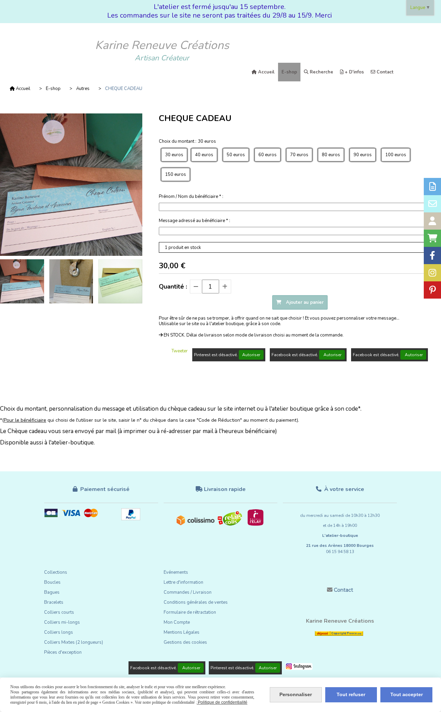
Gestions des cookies (185, 642)
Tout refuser (351, 694)
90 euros (362, 155)
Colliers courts (59, 612)
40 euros (204, 155)
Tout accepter (406, 694)
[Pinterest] (432, 290)
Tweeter (180, 351)
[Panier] (432, 238)
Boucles (52, 582)
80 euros (331, 155)
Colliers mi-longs (62, 622)
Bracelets (53, 602)
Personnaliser (295, 694)
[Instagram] (432, 272)
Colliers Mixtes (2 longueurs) (73, 642)
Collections (55, 572)
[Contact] (432, 203)
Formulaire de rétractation (190, 612)
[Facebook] (432, 255)
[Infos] (432, 186)
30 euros (174, 155)
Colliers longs (58, 632)
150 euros (175, 174)
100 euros (395, 155)
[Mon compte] (432, 221)
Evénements (176, 572)
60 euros (267, 155)
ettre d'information (184, 582)
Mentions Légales (181, 632)
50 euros (236, 155)
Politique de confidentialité (222, 702)
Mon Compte (177, 622)
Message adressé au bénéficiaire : (194, 220)
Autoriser (251, 355)
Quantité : (173, 286)
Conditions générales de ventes (196, 602)
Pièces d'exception (63, 652)
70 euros (299, 155)
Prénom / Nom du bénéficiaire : (191, 196)
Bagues (52, 592)
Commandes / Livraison (188, 592)
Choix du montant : (187, 141)
